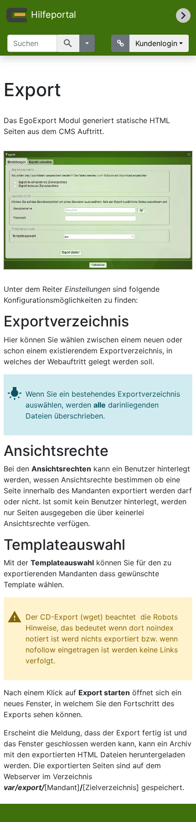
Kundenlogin (156, 43)
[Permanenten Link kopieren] (120, 43)
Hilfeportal (53, 14)
